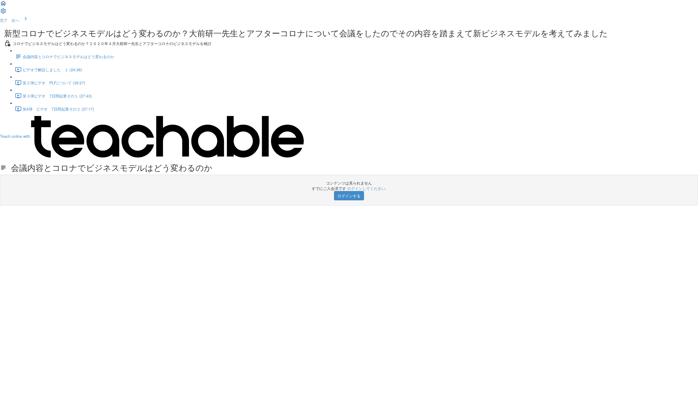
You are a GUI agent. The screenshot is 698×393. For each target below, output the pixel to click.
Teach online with (15, 136)
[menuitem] (3, 12)
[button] (3, 5)
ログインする (349, 195)
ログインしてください (366, 188)
